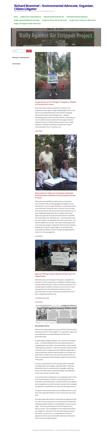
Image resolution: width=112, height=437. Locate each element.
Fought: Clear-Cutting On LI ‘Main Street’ (83, 20)
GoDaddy (77, 430)
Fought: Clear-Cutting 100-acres (30, 17)
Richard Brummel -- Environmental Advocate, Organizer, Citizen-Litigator (54, 7)
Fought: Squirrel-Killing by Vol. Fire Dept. (27, 20)
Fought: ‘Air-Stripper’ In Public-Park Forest (27, 23)
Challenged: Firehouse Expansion (76, 17)
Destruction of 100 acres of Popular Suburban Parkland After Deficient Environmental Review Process (55, 195)
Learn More (39, 131)
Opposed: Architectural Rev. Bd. (54, 17)
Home (16, 17)
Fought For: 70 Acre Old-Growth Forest (54, 20)
